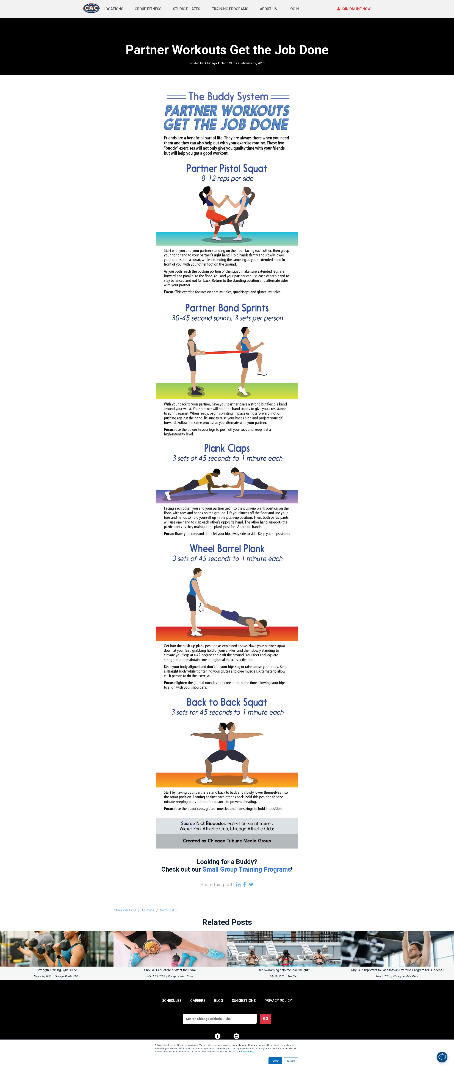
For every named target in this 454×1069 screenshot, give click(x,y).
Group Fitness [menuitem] (148, 9)
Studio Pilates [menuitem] (186, 9)
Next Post (167, 910)
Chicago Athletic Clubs (221, 63)
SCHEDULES (171, 1000)
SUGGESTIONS (244, 1000)
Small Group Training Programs (247, 869)
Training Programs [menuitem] (230, 9)
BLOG (218, 1000)
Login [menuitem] (294, 9)
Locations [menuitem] (113, 9)
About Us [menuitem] (268, 9)
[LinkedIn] (238, 884)
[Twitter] (251, 884)
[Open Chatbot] (442, 1057)
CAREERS (197, 1000)
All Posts (148, 910)
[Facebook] (244, 884)
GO (265, 1018)
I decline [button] (291, 1060)
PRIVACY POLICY (278, 1000)
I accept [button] (275, 1060)
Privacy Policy (247, 1051)
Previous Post (126, 910)
